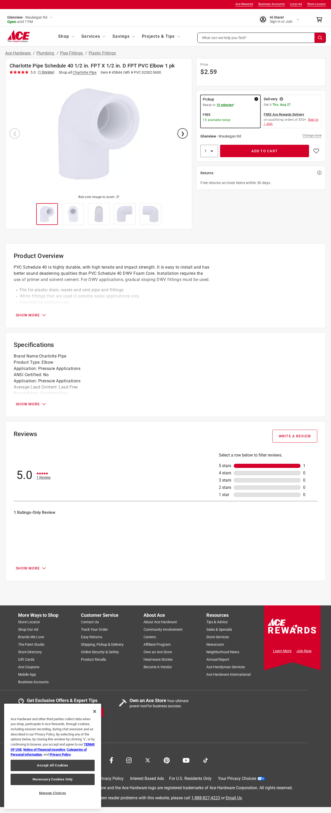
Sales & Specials (219, 629)
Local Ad (296, 4)
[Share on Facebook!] (111, 760)
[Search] (320, 38)
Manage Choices (52, 793)
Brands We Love (31, 637)
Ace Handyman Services (225, 667)
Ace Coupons (28, 667)
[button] (261, 38)
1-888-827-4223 (205, 797)
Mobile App (27, 674)
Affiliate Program (157, 644)
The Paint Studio (31, 644)
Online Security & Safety (100, 652)
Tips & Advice (217, 622)
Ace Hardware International (228, 674)
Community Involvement (163, 629)
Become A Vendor (158, 667)
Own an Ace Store (158, 652)
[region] (52, 756)
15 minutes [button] (224, 105)
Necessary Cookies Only (52, 779)
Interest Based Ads (147, 778)
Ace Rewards (244, 4)
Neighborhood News (222, 652)
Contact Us (90, 622)
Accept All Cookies (52, 765)
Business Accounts (271, 4)
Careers (150, 637)
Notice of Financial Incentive (44, 749)
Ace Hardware (18, 53)
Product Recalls (93, 659)
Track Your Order (94, 629)
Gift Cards (26, 659)
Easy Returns (91, 637)
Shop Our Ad (28, 629)
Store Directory (30, 652)
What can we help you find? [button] (224, 37)
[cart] (321, 20)
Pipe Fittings (72, 53)
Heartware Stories (158, 659)
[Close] (94, 711)
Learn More (282, 651)
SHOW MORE (28, 315)
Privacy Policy (111, 778)
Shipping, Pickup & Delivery (102, 644)
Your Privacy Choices (237, 778)
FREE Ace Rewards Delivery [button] (284, 114)
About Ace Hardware (160, 622)
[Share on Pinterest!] (167, 760)
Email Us (234, 797)
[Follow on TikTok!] (205, 760)
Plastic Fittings (102, 53)
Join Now (304, 651)
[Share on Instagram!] (129, 760)
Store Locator (316, 4)
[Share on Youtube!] (186, 760)
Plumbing (45, 53)
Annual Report (217, 659)
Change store (312, 135)
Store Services (217, 637)
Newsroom (215, 644)
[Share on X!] (148, 760)
